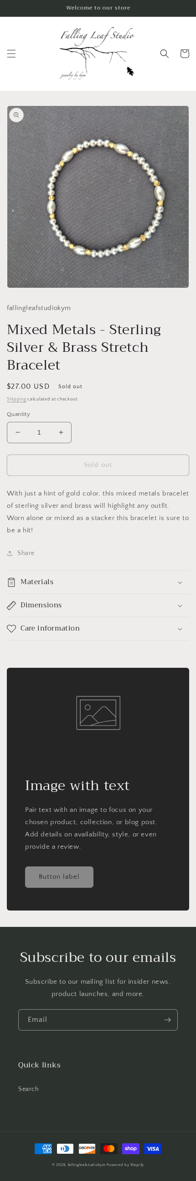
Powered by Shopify (125, 1165)
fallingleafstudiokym (87, 1165)
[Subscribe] (167, 1020)
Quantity (18, 414)
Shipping (16, 399)
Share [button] (26, 553)
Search (28, 1089)
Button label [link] (59, 877)
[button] (11, 54)
